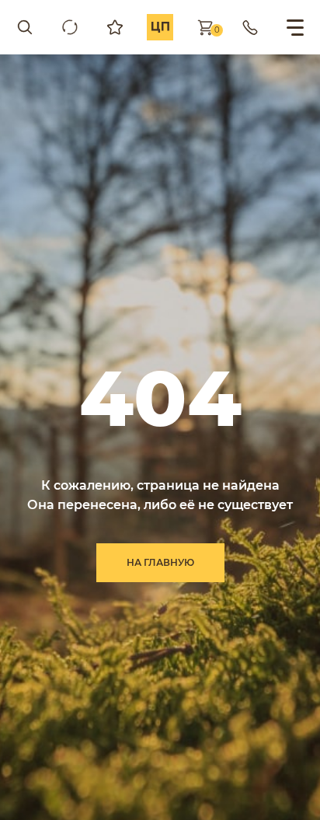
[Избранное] (115, 27)
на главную (160, 562)
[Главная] (160, 27)
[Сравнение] (70, 27)
